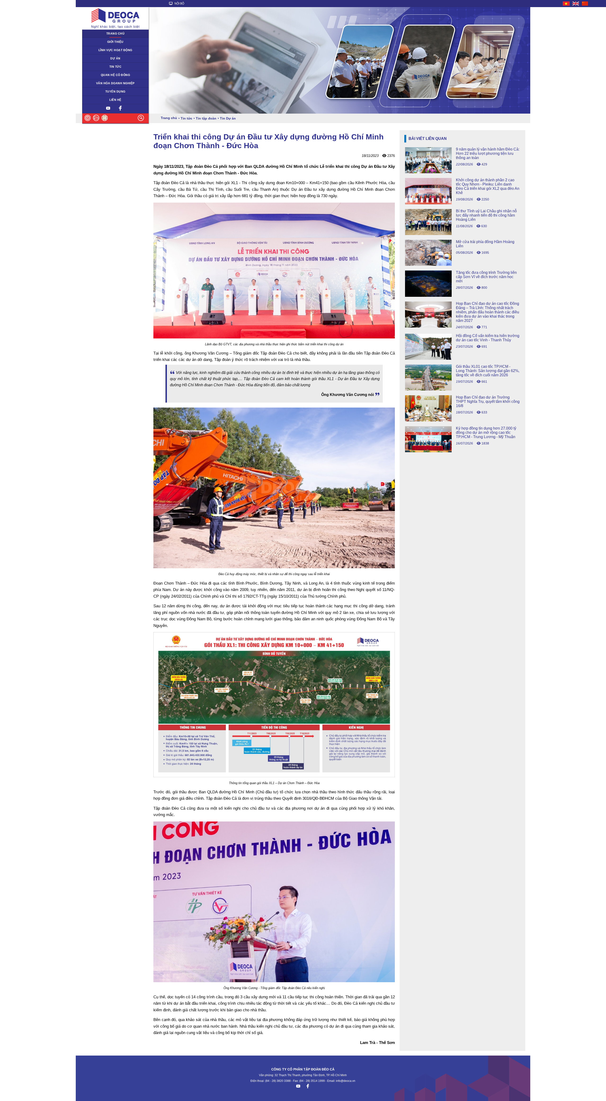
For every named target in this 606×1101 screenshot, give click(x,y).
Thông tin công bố (97, 75)
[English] (575, 3)
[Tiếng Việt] (566, 3)
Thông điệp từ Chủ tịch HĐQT (105, 42)
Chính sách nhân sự (99, 91)
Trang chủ (115, 33)
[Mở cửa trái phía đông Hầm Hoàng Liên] (462, 264)
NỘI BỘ (179, 3)
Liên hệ (115, 100)
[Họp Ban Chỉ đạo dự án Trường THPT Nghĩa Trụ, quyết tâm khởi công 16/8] (462, 420)
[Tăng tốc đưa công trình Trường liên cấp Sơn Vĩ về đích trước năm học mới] (462, 295)
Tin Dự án (91, 66)
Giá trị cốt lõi (93, 83)
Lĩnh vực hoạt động (115, 50)
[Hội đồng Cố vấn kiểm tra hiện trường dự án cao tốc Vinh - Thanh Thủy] (462, 358)
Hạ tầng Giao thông (98, 58)
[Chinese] (585, 3)
